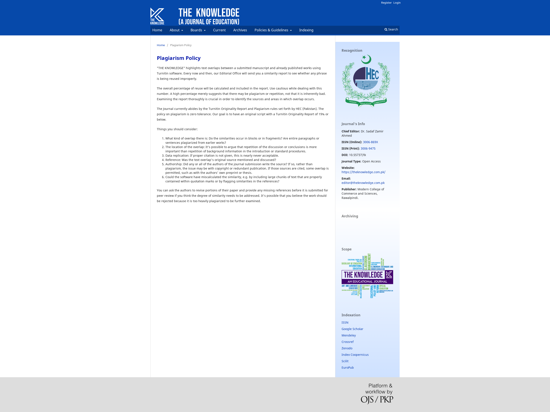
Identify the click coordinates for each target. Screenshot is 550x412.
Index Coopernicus (355, 355)
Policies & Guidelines (272, 30)
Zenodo (347, 348)
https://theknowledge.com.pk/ (363, 172)
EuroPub (348, 367)
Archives (240, 30)
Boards (197, 30)
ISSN (345, 322)
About (175, 30)
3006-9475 (368, 148)
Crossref (348, 342)
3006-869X (370, 142)
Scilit (345, 361)
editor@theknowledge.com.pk (363, 183)
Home (157, 30)
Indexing (306, 30)
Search (392, 29)
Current (219, 30)
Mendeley (349, 335)
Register (386, 3)
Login (397, 3)
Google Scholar (352, 329)
